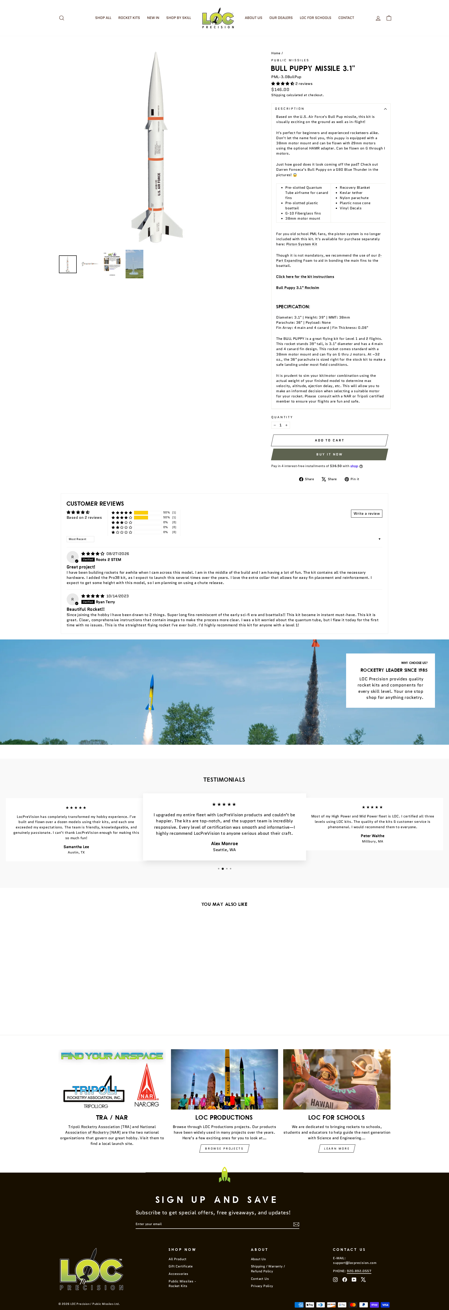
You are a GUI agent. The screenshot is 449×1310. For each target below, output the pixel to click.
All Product (177, 1259)
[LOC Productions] (224, 1079)
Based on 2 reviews (84, 517)
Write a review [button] (367, 513)
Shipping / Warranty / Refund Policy (268, 1268)
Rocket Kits (129, 17)
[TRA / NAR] (112, 1079)
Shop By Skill (178, 17)
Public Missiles (290, 60)
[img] (93, 553)
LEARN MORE (337, 1148)
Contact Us (260, 1279)
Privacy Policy (262, 1286)
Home (276, 53)
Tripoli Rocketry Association (94, 1126)
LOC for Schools (315, 17)
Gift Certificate (181, 1266)
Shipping (278, 95)
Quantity (282, 417)
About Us (253, 17)
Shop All (103, 17)
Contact (346, 17)
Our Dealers (281, 17)
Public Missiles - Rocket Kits (182, 1283)
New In (153, 17)
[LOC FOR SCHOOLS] (337, 1079)
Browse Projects (224, 1148)
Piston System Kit (301, 244)
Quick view (98, 985)
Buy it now (329, 454)
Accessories (178, 1274)
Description (289, 108)
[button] (283, 83)
